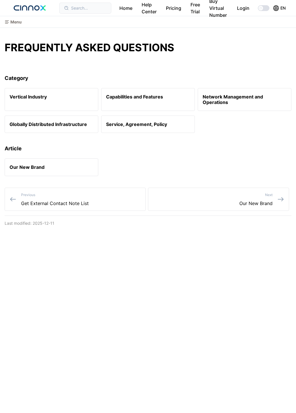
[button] (279, 8)
